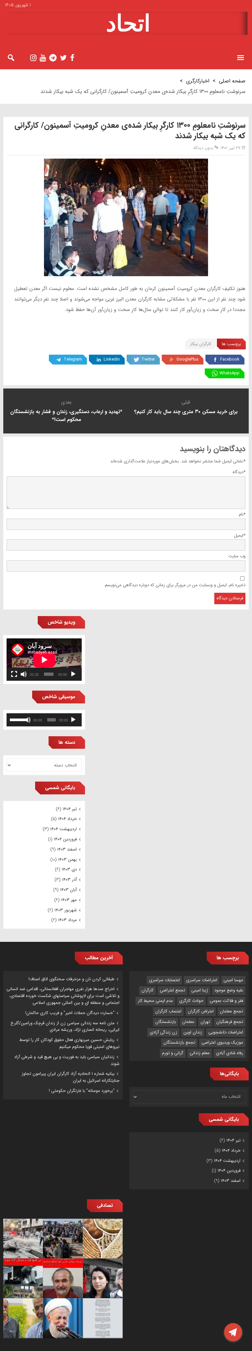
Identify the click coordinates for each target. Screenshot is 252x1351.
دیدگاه (239, 472)
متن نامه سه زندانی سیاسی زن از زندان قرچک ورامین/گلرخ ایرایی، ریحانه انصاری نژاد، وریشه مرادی (64, 1026)
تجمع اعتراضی (172, 990)
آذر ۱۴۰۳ (69, 879)
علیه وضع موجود (228, 990)
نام (242, 514)
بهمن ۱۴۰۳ (67, 859)
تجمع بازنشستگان (179, 1042)
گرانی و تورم (172, 1053)
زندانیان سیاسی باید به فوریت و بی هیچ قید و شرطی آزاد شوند (66, 1060)
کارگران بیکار (200, 344)
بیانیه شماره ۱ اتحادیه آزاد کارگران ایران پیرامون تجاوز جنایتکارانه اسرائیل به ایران (70, 1077)
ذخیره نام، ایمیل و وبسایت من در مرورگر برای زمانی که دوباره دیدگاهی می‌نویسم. (174, 585)
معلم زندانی (200, 1053)
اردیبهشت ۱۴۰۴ (63, 829)
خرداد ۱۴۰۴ (67, 818)
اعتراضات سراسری (201, 980)
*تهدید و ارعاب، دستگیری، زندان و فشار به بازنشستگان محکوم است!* (66, 416)
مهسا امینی (233, 980)
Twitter (148, 359)
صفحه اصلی (232, 81)
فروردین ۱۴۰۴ (65, 839)
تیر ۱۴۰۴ (70, 809)
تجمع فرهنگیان (229, 1021)
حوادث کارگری (191, 1000)
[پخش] (73, 674)
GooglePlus (188, 359)
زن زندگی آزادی (163, 1032)
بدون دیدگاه (203, 148)
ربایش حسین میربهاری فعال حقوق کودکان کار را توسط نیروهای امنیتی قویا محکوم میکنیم (69, 1043)
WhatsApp (230, 373)
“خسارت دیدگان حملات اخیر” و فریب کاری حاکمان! (70, 1012)
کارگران (147, 990)
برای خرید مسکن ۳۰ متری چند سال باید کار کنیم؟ (186, 412)
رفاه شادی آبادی (229, 1053)
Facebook (230, 359)
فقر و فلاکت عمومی (226, 1000)
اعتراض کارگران (201, 1011)
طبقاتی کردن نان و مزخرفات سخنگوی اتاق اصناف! (72, 979)
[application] (44, 659)
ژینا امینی (199, 990)
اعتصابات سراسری (164, 980)
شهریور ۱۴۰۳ (65, 910)
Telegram (73, 359)
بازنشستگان (165, 1021)
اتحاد (128, 23)
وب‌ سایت (236, 556)
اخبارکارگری (197, 81)
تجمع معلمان (231, 1011)
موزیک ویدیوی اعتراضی (222, 1042)
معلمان (188, 1021)
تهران (205, 1021)
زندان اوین (192, 1032)
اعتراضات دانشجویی (225, 1032)
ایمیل (239, 535)
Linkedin (112, 359)
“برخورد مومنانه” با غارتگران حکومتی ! (82, 1090)
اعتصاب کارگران (168, 1011)
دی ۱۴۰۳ (69, 869)
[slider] (17, 719)
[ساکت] (23, 674)
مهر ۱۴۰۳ (69, 900)
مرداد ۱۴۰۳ (67, 920)
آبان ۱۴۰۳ (68, 889)
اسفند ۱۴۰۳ (67, 849)
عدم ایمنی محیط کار (155, 1000)
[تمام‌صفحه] (14, 674)
